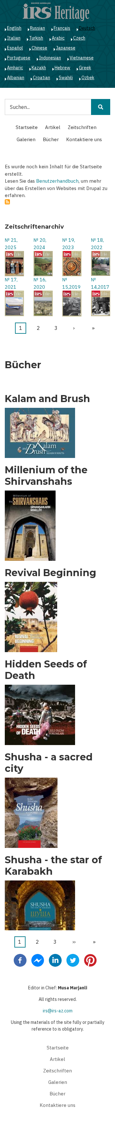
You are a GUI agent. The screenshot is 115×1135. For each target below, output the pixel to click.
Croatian (41, 77)
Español (15, 48)
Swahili (66, 77)
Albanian (15, 77)
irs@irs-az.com (58, 1011)
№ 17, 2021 (11, 283)
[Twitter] (72, 960)
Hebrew (62, 68)
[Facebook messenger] (37, 960)
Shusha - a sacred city (49, 762)
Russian (37, 28)
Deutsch (87, 28)
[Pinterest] (90, 960)
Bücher (51, 139)
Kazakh (39, 68)
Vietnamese (82, 58)
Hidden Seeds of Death (46, 670)
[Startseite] (56, 11)
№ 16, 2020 (40, 283)
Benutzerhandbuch (57, 181)
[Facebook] (20, 960)
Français (62, 28)
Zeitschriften (82, 127)
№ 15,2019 (71, 283)
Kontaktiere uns (84, 139)
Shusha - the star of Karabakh (53, 865)
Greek (85, 68)
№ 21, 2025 (11, 243)
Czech (79, 38)
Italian (13, 38)
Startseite (27, 127)
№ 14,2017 (100, 283)
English (14, 28)
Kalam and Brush (47, 399)
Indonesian (50, 58)
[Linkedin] (55, 960)
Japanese (65, 48)
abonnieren (7, 201)
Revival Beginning (50, 573)
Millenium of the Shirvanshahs (46, 475)
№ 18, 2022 (97, 243)
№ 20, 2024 (40, 243)
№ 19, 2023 (68, 243)
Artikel (52, 127)
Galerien (26, 139)
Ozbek (87, 77)
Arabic (58, 38)
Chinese (39, 48)
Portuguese (18, 58)
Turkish (36, 38)
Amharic (15, 68)
